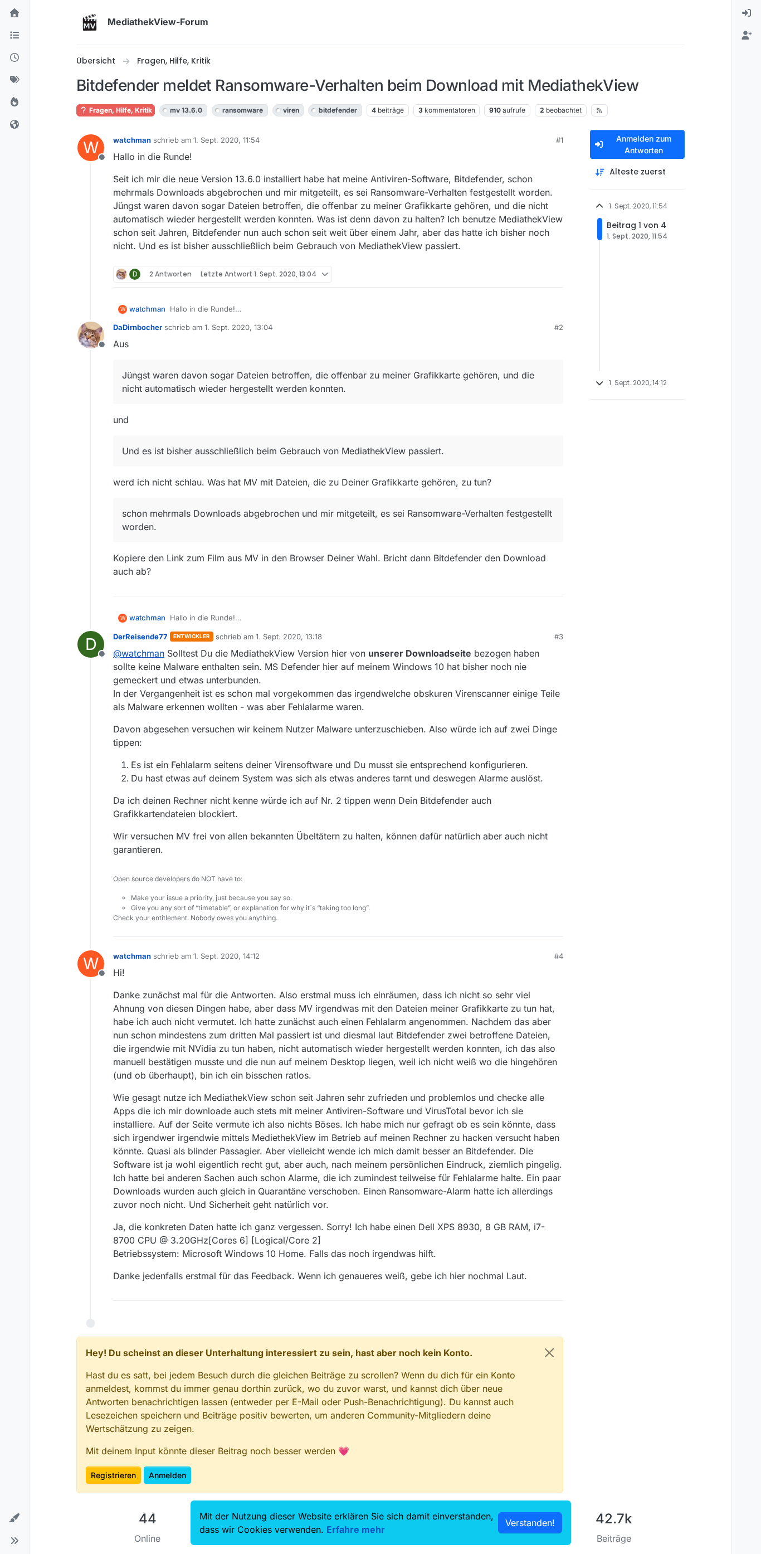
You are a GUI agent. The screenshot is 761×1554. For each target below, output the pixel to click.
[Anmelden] (746, 13)
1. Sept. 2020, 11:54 (226, 139)
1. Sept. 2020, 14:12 (226, 955)
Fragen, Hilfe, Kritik (119, 110)
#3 (558, 636)
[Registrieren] (746, 36)
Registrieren (113, 1475)
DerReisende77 (140, 636)
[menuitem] (746, 13)
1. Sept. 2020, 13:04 (238, 327)
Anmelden (167, 1475)
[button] (14, 1518)
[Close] (549, 1352)
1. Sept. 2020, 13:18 (289, 636)
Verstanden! (530, 1522)
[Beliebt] (14, 102)
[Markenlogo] (90, 22)
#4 (558, 955)
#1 (559, 139)
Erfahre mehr (355, 1529)
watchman (132, 139)
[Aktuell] (14, 58)
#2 (558, 327)
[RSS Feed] (599, 110)
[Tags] (14, 80)
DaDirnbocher (137, 327)
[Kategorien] (14, 36)
